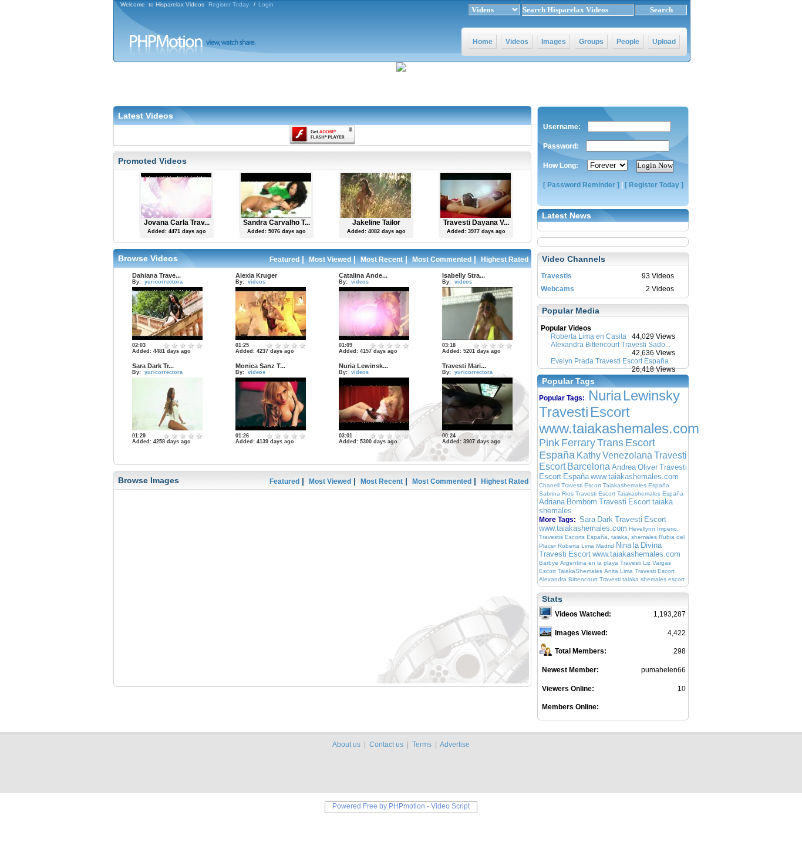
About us (346, 744)
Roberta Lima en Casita (588, 336)
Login (266, 4)
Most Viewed (330, 259)
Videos (517, 42)
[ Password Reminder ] (581, 185)
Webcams (557, 289)
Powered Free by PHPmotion (378, 806)
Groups (591, 42)
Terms (422, 744)
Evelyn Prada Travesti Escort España (610, 361)
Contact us (386, 744)
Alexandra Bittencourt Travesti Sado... (610, 345)
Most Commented (441, 259)
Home (483, 42)
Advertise (455, 744)
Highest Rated (504, 259)
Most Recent (381, 259)
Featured (284, 259)
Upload (664, 42)
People (627, 42)
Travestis (556, 276)
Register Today (228, 4)
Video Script (450, 806)
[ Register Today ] (654, 185)
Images (553, 42)
